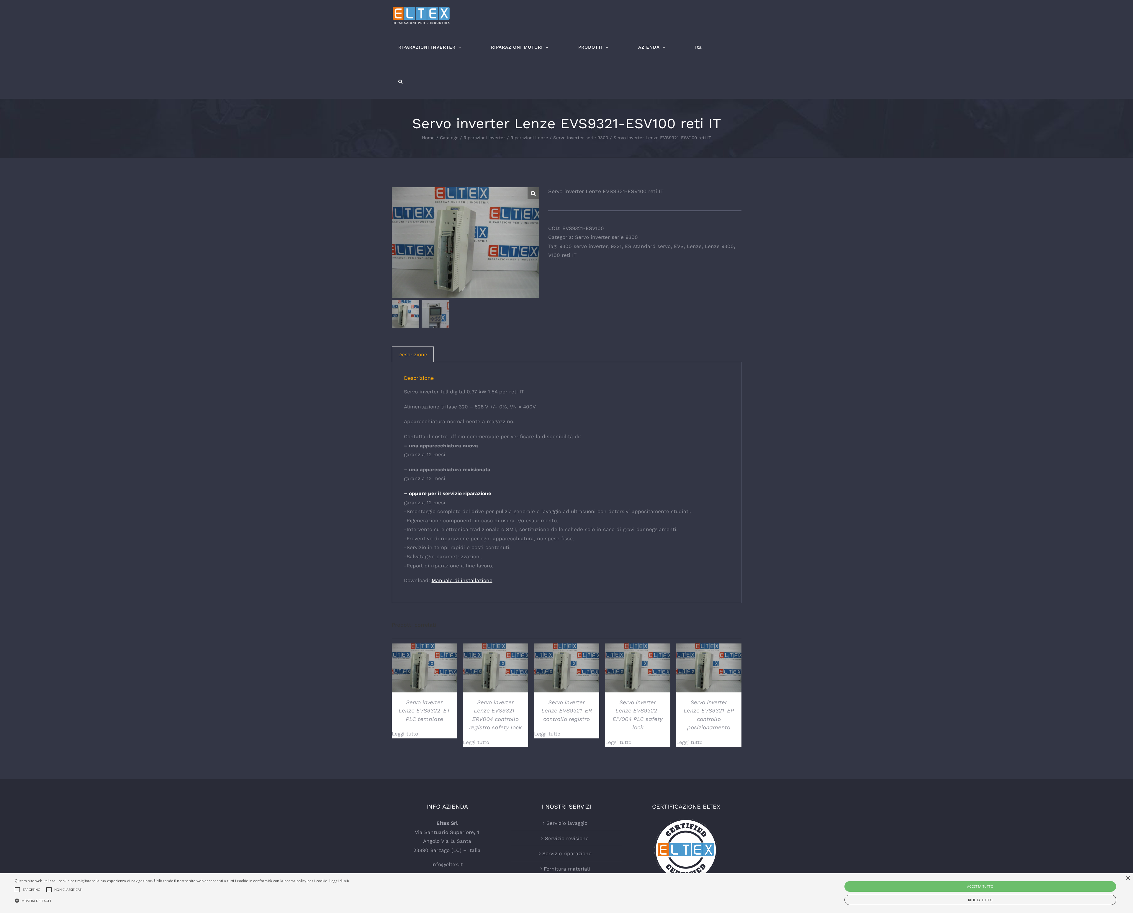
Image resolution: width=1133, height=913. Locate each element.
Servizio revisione (567, 838)
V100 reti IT (562, 255)
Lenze (694, 246)
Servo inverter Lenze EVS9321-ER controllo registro (566, 710)
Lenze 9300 (719, 246)
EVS (679, 246)
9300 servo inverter (583, 246)
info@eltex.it (447, 864)
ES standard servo (648, 246)
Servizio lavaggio (566, 823)
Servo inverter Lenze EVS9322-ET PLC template (424, 710)
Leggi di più (339, 880)
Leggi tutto (405, 734)
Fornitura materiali (567, 869)
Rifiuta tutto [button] (980, 900)
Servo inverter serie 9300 (606, 237)
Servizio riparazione (567, 853)
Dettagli (424, 668)
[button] (400, 82)
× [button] (1128, 878)
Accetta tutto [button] (980, 886)
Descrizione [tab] (412, 354)
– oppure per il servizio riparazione (447, 493)
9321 (616, 246)
